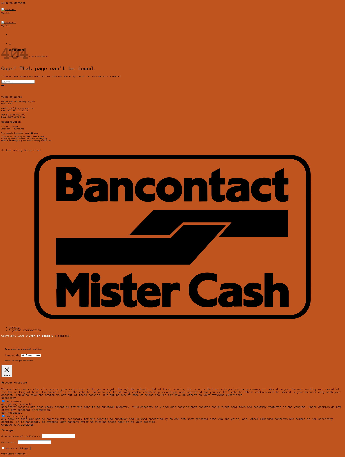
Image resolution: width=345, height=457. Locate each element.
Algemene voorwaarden (25, 330)
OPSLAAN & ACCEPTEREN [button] (17, 424)
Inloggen (24, 448)
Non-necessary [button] (11, 412)
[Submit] (2, 85)
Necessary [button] (8, 397)
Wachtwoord (9, 442)
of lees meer (31, 355)
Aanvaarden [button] (13, 355)
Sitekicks (62, 335)
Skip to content (13, 2)
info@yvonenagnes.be (22, 108)
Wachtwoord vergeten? (14, 454)
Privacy (14, 327)
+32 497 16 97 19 (18, 110)
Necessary (14, 401)
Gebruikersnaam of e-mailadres (20, 436)
